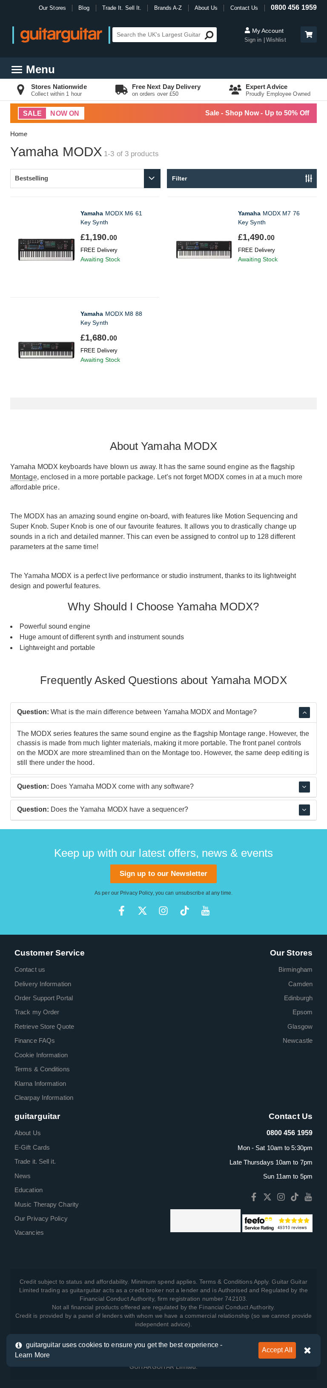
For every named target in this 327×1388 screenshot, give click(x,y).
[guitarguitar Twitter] (142, 911)
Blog (83, 8)
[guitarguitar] (61, 34)
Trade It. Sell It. (122, 8)
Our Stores (52, 8)
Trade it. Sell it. (35, 1161)
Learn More (32, 1355)
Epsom (303, 1012)
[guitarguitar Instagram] (163, 911)
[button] (309, 34)
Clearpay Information (43, 1097)
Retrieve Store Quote (44, 1026)
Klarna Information (40, 1083)
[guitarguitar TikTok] (184, 911)
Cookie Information (41, 1055)
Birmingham (295, 969)
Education (28, 1189)
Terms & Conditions (42, 1069)
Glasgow (300, 1026)
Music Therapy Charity (46, 1204)
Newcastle (298, 1040)
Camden (300, 983)
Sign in (254, 40)
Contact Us (244, 8)
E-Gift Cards (32, 1147)
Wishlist (276, 40)
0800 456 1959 (294, 7)
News (22, 1175)
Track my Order (36, 1012)
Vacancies (29, 1232)
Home (18, 133)
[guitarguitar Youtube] (205, 911)
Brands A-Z (168, 8)
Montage (23, 477)
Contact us (29, 969)
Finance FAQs (34, 1040)
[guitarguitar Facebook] (121, 911)
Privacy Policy (136, 893)
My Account (267, 30)
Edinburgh (298, 998)
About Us (206, 8)
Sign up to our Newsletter (164, 874)
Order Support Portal (43, 998)
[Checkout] (307, 35)
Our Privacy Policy (41, 1218)
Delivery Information (42, 983)
